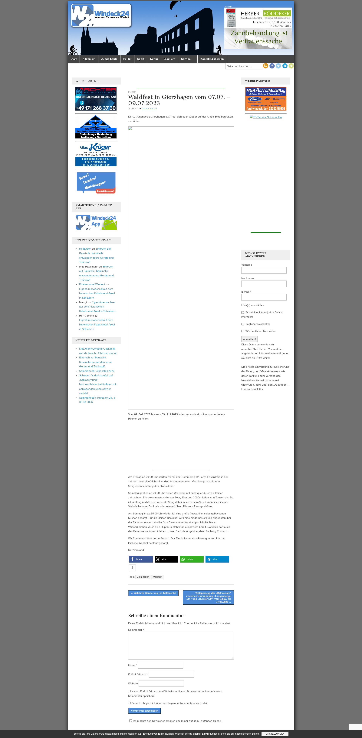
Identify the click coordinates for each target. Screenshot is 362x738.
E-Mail (246, 291)
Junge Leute (109, 58)
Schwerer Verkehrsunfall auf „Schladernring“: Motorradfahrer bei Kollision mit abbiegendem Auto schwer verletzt (98, 384)
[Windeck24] (181, 28)
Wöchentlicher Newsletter (260, 331)
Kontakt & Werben (212, 58)
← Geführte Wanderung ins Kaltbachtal (153, 593)
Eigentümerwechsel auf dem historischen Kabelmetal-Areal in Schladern (97, 293)
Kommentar (136, 629)
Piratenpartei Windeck (92, 284)
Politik (127, 58)
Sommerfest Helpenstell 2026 (96, 370)
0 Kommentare (149, 108)
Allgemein (89, 58)
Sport (140, 58)
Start (74, 58)
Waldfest (157, 577)
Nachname (247, 278)
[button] (141, 559)
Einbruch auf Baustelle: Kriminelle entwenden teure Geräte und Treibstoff (95, 362)
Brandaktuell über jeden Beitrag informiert (262, 314)
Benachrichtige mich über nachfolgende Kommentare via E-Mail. (169, 703)
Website (133, 683)
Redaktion (85, 248)
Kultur (154, 58)
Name (132, 665)
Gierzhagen (143, 577)
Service (186, 58)
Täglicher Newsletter (257, 323)
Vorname (246, 264)
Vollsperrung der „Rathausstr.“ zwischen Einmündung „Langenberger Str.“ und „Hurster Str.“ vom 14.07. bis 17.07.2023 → (208, 597)
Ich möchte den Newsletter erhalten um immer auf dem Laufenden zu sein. (177, 720)
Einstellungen (275, 734)
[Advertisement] (181, 83)
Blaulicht (169, 58)
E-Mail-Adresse (138, 674)
